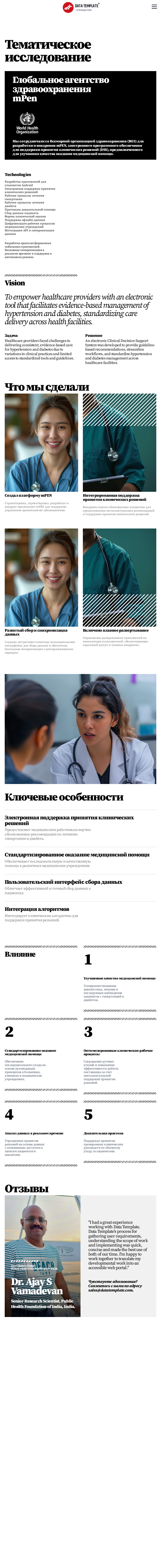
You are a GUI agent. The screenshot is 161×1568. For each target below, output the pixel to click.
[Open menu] (154, 6)
